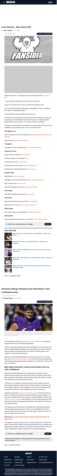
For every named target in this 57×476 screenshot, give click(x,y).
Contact (29, 457)
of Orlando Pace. (22, 162)
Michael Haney (8, 298)
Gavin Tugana (7, 30)
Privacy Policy (43, 459)
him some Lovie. (21, 183)
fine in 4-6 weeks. (25, 155)
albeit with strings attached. (36, 180)
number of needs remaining (12, 399)
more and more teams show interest (20, 359)
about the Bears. (33, 201)
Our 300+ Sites (43, 457)
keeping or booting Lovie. (30, 165)
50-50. (26, 158)
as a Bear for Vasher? (31, 187)
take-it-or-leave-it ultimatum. (28, 205)
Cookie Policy (18, 462)
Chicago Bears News (14, 275)
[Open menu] (4, 2)
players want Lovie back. (21, 140)
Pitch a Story (30, 459)
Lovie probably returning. (34, 147)
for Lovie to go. (32, 169)
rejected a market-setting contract (28, 393)
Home (6, 275)
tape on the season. (19, 176)
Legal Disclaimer (32, 462)
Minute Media (11, 469)
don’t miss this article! (41, 219)
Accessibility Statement (46, 462)
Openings (17, 457)
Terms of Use (8, 462)
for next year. (30, 194)
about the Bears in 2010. (34, 212)
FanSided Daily (18, 459)
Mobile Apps (8, 459)
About (6, 457)
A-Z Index (7, 465)
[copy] (13, 34)
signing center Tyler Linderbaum (32, 341)
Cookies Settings (19, 465)
